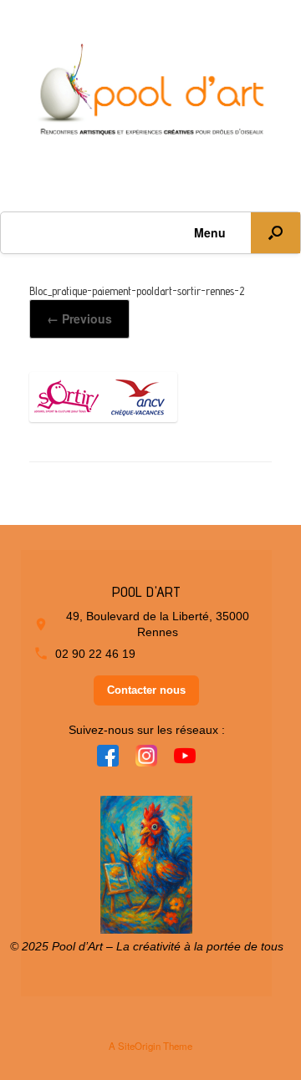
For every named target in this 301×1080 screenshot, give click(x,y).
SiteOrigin (139, 1045)
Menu (210, 232)
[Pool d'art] (150, 93)
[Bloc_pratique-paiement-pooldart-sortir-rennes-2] (103, 415)
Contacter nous (146, 690)
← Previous (79, 318)
